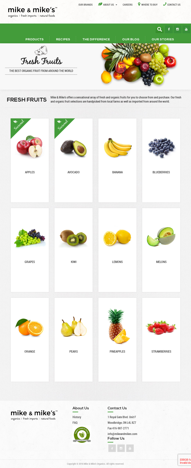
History (77, 417)
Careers (127, 4)
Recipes (63, 39)
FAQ (75, 422)
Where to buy (149, 4)
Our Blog (131, 39)
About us (108, 4)
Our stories (163, 39)
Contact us (173, 4)
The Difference (96, 39)
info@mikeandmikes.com (122, 434)
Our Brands (86, 4)
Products (35, 39)
